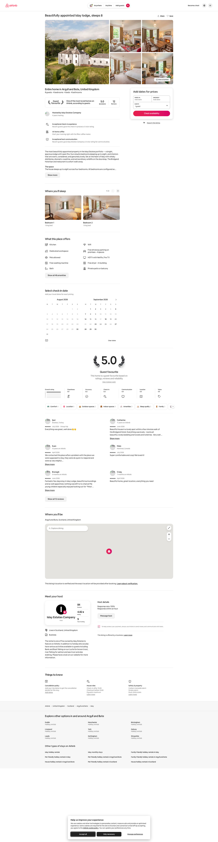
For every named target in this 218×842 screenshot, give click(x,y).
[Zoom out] (169, 539)
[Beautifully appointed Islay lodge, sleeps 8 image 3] (125, 68)
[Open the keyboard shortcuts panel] (46, 340)
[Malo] (112, 447)
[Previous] (113, 191)
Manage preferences (135, 834)
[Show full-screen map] (169, 528)
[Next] (118, 191)
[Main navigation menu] (210, 5)
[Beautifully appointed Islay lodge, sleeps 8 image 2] (125, 36)
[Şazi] (47, 421)
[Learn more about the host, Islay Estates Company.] (47, 114)
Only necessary (109, 834)
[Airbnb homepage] (11, 5)
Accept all (83, 834)
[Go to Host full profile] (67, 613)
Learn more (128, 635)
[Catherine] (112, 421)
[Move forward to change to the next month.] (116, 299)
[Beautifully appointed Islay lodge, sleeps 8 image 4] (157, 36)
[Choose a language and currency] (204, 5)
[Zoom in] (169, 534)
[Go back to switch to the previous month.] (47, 299)
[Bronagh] (47, 473)
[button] (72, 309)
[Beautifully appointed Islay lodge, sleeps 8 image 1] (77, 52)
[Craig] (112, 473)
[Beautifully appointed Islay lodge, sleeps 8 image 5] (157, 68)
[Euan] (47, 447)
